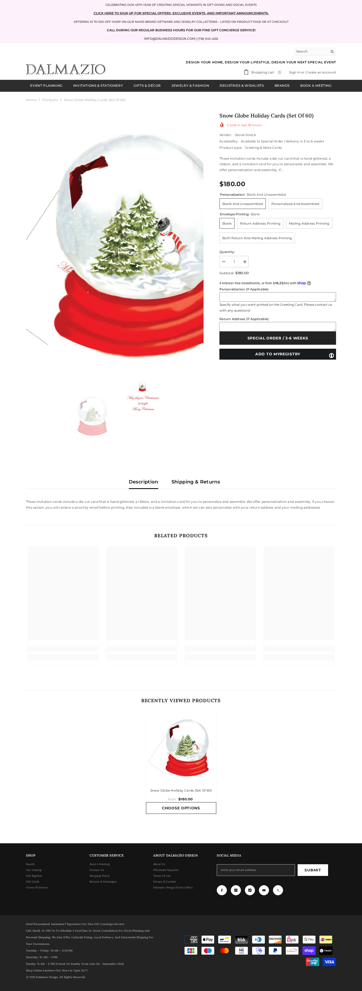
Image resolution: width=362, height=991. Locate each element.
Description (143, 482)
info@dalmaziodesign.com (169, 39)
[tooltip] (331, 355)
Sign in (295, 72)
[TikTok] (250, 890)
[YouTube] (264, 890)
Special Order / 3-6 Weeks (278, 338)
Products (50, 100)
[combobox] (311, 51)
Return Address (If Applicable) (244, 319)
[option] (115, 243)
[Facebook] (222, 890)
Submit (312, 870)
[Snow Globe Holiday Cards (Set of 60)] (181, 747)
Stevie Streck (245, 135)
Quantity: (227, 252)
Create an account (321, 72)
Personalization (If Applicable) (243, 289)
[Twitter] (278, 890)
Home (31, 100)
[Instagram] (236, 890)
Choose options (181, 808)
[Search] (315, 51)
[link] (63, 649)
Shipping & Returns (195, 482)
